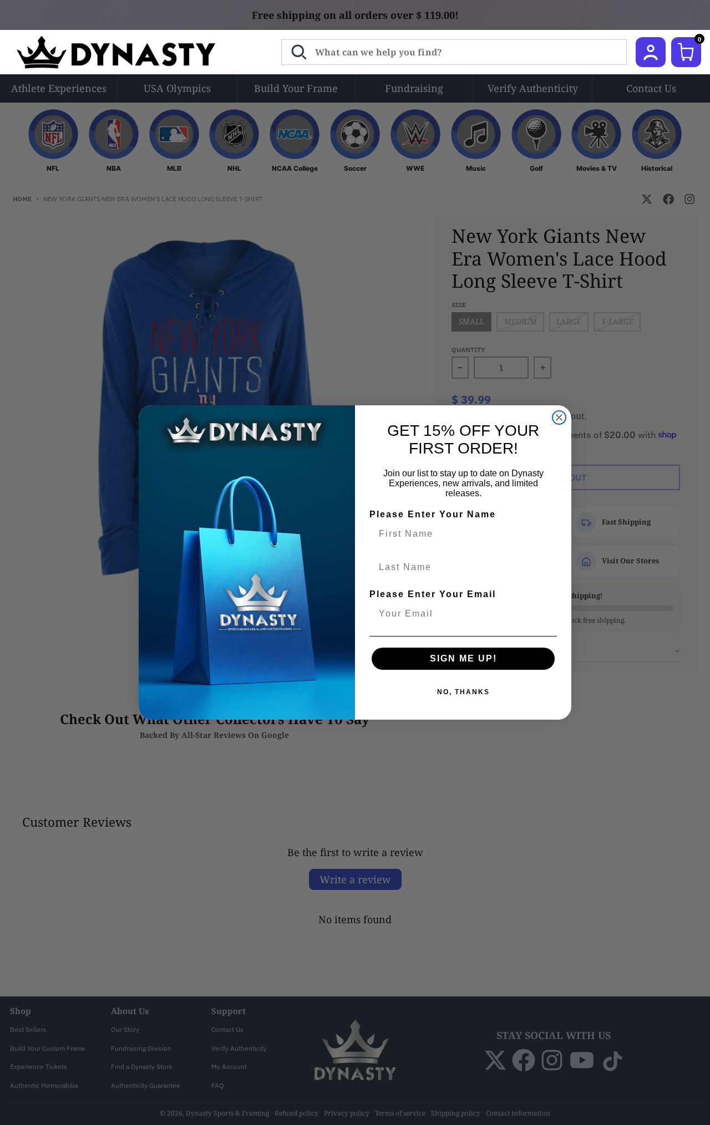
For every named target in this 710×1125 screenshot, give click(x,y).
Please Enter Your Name (432, 514)
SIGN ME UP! (463, 658)
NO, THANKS (463, 692)
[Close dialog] (559, 417)
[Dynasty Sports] (130, 52)
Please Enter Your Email (432, 594)
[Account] (651, 52)
